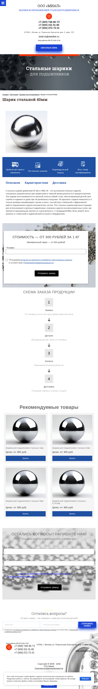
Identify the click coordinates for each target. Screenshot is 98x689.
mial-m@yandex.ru (49, 36)
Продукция (14, 94)
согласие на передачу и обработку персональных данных (46, 260)
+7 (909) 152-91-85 (48, 25)
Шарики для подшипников (29, 94)
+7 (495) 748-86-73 (49, 22)
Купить (26, 458)
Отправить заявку (46, 273)
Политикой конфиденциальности (39, 263)
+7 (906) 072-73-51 (48, 28)
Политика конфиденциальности (49, 668)
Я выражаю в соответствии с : (41, 631)
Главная (5, 94)
